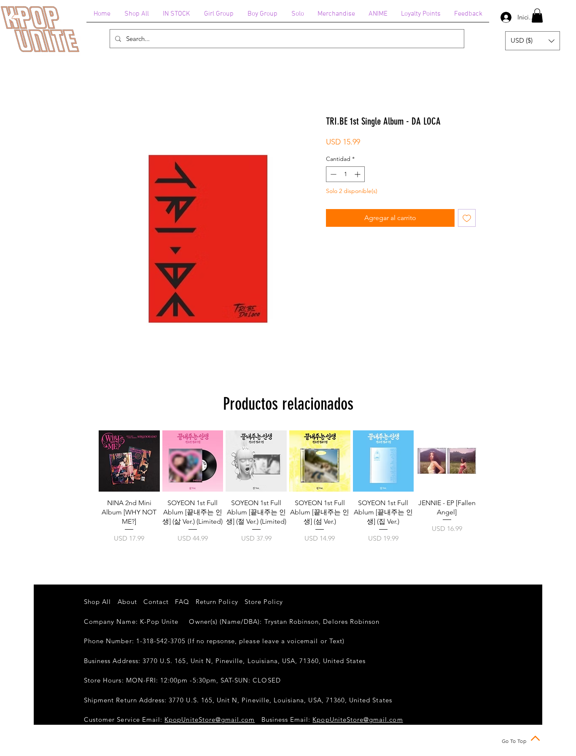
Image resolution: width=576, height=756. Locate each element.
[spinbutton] (345, 174)
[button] (537, 15)
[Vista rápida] (129, 461)
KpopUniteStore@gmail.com (209, 719)
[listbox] (532, 40)
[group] (288, 491)
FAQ (182, 602)
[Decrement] (332, 174)
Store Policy (264, 602)
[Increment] (358, 174)
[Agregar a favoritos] (467, 218)
